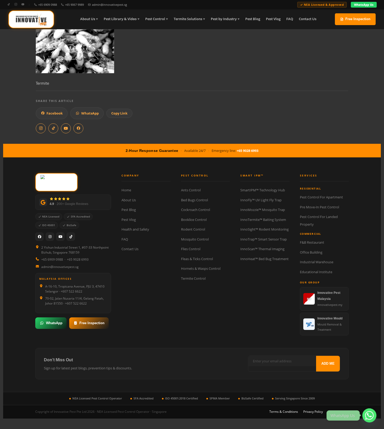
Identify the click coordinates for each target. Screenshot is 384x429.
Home (126, 190)
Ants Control (191, 190)
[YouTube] (22, 4)
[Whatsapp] (369, 415)
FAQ (289, 19)
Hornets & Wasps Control (200, 268)
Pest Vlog (273, 19)
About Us (87, 19)
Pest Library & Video (120, 19)
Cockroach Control (195, 209)
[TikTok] (8, 4)
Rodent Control (193, 229)
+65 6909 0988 (47, 5)
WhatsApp (90, 113)
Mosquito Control (195, 239)
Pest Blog (252, 19)
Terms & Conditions (283, 411)
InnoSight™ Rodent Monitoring (264, 229)
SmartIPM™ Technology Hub (262, 190)
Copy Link (119, 113)
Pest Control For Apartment (321, 197)
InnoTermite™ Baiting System (263, 219)
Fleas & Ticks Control (197, 258)
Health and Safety (135, 229)
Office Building (311, 252)
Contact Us (307, 19)
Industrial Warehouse (316, 262)
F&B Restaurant (312, 242)
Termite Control (193, 278)
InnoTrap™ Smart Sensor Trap (263, 239)
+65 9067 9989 (74, 5)
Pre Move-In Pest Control (319, 207)
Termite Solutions (188, 19)
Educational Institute (316, 272)
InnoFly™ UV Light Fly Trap (261, 200)
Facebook (54, 113)
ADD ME (328, 363)
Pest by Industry (224, 19)
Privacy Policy (313, 411)
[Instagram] (15, 4)
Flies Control (190, 249)
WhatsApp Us (364, 5)
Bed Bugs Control (194, 200)
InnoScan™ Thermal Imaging (262, 249)
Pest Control (155, 19)
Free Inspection (357, 19)
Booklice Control (194, 219)
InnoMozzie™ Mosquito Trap (262, 209)
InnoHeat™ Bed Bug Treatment (264, 258)
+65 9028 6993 (247, 150)
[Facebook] (39, 236)
